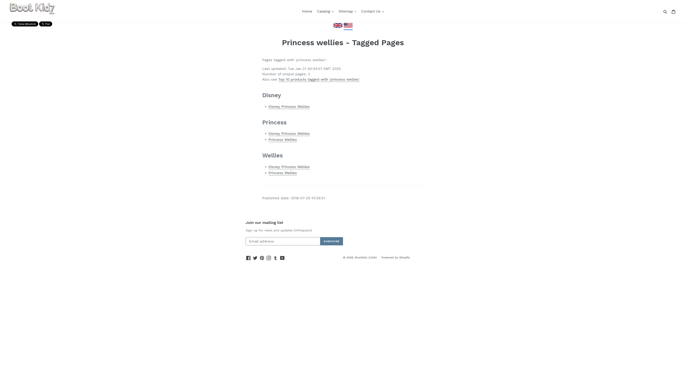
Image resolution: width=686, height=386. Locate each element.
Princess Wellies (283, 139)
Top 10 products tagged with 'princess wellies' (319, 79)
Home (307, 11)
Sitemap (346, 11)
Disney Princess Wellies (289, 106)
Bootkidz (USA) (366, 257)
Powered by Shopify (395, 257)
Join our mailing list (264, 222)
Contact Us (371, 11)
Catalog (324, 11)
